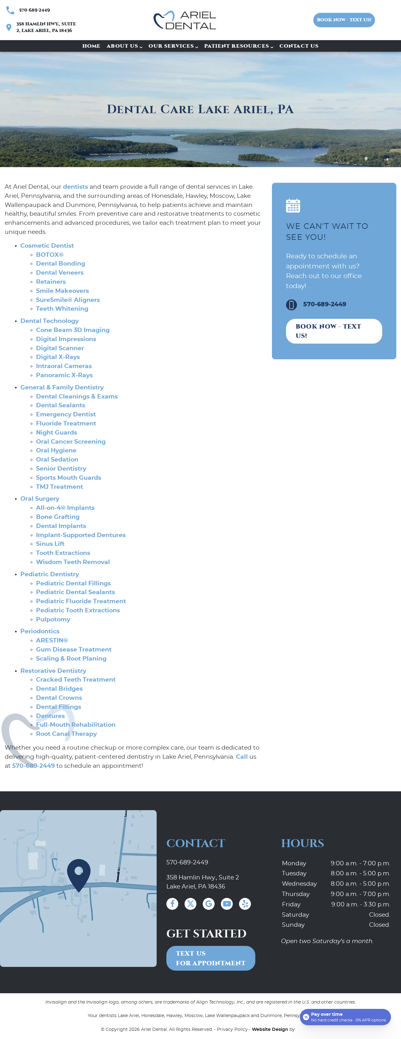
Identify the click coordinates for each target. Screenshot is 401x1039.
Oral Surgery (39, 499)
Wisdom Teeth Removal (73, 562)
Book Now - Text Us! (344, 20)
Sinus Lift (50, 544)
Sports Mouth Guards (68, 478)
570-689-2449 (34, 10)
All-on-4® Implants (65, 508)
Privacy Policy (232, 1029)
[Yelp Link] (245, 904)
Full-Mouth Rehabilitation (76, 725)
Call (242, 757)
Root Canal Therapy (66, 734)
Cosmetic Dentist (47, 246)
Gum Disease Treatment (74, 650)
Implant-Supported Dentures (81, 535)
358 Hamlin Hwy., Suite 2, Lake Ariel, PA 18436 (46, 27)
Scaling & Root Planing (71, 659)
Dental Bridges (59, 689)
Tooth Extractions (63, 553)
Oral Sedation (57, 460)
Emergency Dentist (66, 415)
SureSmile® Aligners (68, 300)
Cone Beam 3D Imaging (73, 330)
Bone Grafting (58, 517)
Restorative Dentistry (53, 671)
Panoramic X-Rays (64, 375)
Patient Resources (236, 46)
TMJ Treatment (59, 487)
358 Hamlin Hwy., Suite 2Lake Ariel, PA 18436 (202, 882)
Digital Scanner (60, 348)
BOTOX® (50, 255)
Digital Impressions (66, 339)
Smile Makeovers (62, 291)
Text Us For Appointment (211, 958)
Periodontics (40, 632)
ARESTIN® (52, 641)
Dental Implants (61, 526)
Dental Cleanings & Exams (77, 397)
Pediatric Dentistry (49, 575)
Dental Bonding (60, 264)
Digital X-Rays (58, 357)
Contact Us (299, 46)
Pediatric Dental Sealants (75, 592)
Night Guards (56, 433)
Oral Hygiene (56, 451)
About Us (122, 46)
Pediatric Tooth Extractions (78, 611)
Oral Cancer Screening (71, 442)
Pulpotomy (53, 620)
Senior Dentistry (61, 469)
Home (91, 46)
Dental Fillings (58, 707)
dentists (75, 187)
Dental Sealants (60, 406)
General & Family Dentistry (62, 388)
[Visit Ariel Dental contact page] (78, 888)
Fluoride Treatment (66, 424)
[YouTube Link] (227, 904)
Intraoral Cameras (64, 366)
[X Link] (190, 904)
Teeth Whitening (62, 309)
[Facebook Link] (172, 904)
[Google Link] (209, 904)
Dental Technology (49, 321)
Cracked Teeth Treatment (76, 680)
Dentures (50, 716)
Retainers (51, 282)
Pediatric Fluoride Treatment (81, 601)
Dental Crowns (59, 698)
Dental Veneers (60, 273)
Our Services (171, 46)
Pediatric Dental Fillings (73, 584)
